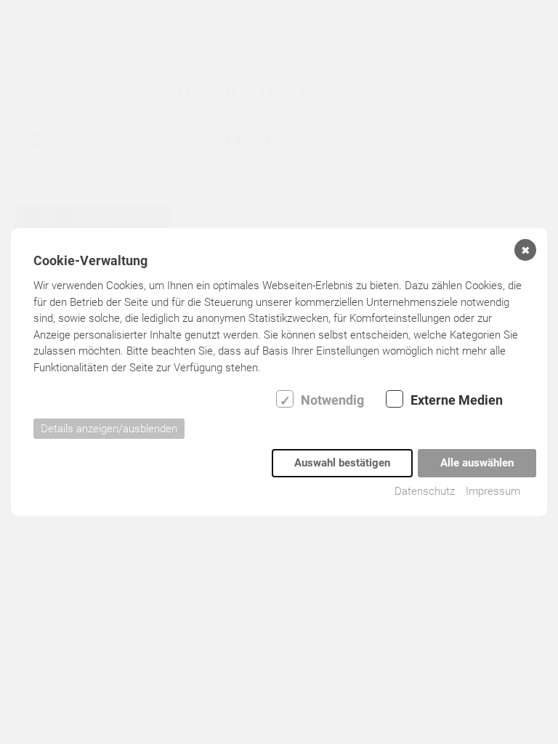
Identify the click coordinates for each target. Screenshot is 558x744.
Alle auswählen (477, 462)
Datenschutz (425, 491)
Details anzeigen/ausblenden (109, 428)
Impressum (493, 491)
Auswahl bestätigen (342, 462)
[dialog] (279, 372)
